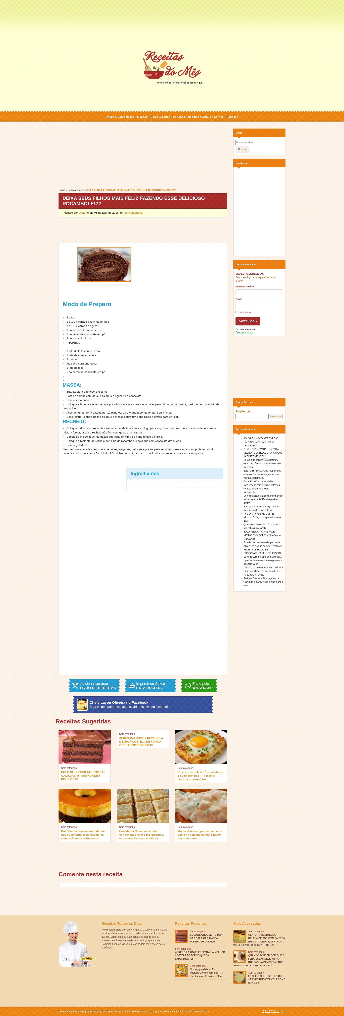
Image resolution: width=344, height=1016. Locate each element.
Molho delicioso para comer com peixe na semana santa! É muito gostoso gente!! (200, 834)
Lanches (179, 116)
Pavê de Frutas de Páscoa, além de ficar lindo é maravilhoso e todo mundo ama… (263, 582)
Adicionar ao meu (98, 686)
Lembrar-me (244, 312)
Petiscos (232, 116)
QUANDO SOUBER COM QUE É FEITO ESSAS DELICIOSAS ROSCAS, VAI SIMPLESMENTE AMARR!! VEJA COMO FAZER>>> (258, 960)
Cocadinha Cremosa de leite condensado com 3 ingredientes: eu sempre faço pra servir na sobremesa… (141, 834)
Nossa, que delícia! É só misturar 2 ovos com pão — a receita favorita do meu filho (200, 775)
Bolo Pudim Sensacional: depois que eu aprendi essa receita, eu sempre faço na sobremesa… (83, 834)
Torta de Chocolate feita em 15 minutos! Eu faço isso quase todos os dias (262, 517)
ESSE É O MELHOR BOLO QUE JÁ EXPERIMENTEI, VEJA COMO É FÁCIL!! (266, 979)
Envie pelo (202, 686)
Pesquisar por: (243, 411)
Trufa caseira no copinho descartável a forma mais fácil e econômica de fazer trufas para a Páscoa (263, 571)
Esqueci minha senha (245, 329)
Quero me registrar (244, 332)
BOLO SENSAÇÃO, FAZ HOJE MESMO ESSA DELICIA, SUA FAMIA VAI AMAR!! (261, 535)
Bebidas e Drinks (199, 116)
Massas (142, 116)
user (81, 212)
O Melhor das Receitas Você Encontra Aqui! (180, 83)
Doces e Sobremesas (120, 116)
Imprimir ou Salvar (150, 686)
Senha (239, 299)
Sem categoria (75, 190)
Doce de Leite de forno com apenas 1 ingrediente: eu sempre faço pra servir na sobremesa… (262, 560)
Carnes (219, 116)
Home (62, 190)
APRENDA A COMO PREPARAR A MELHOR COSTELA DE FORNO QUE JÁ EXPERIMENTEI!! (141, 741)
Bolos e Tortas (160, 116)
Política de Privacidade (197, 1011)
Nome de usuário (245, 286)
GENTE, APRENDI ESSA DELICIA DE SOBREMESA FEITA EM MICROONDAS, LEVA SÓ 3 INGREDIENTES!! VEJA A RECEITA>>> (259, 939)
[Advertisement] (172, 25)
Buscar (242, 149)
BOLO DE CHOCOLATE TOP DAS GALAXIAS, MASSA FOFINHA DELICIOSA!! (83, 775)
